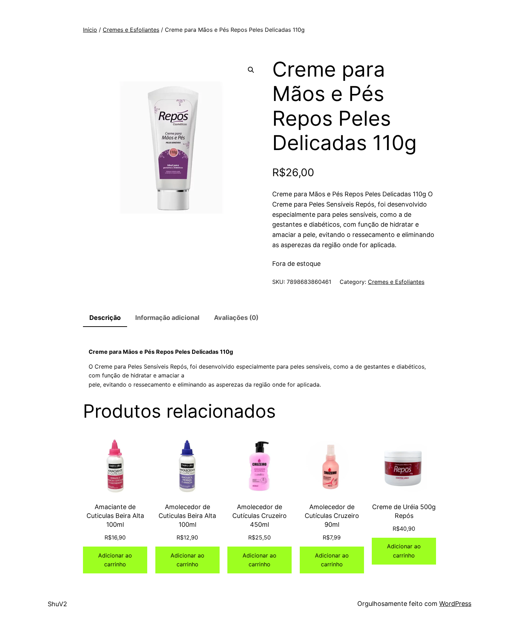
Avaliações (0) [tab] (236, 317)
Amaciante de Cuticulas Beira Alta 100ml (115, 515)
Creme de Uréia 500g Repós (404, 511)
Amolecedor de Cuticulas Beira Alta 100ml (187, 515)
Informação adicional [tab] (167, 317)
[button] (251, 70)
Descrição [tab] (105, 317)
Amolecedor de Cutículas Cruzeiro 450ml (259, 515)
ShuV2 (57, 604)
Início (90, 29)
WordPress (455, 603)
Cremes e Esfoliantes (131, 29)
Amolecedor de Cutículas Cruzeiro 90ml (332, 515)
